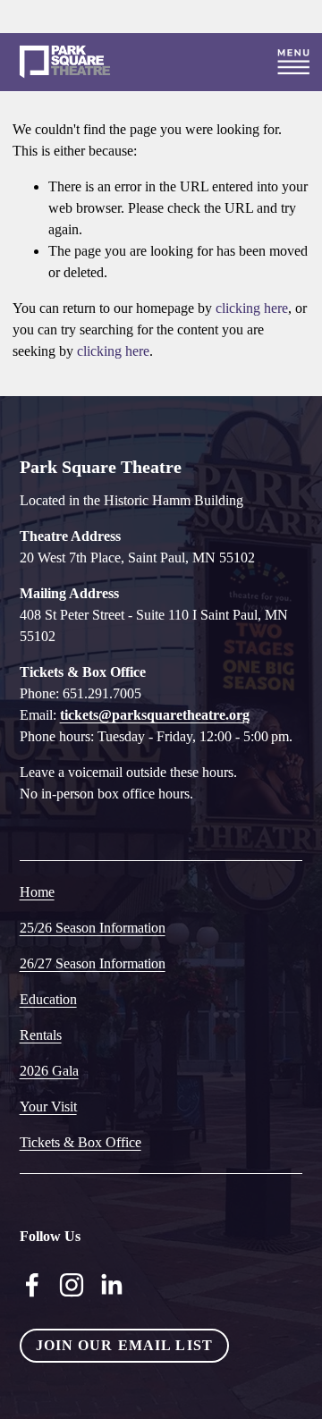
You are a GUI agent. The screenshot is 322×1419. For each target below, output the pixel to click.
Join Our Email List (124, 1345)
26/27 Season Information (92, 963)
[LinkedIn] (110, 1284)
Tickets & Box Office (80, 1142)
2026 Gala (49, 1070)
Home (37, 892)
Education (48, 999)
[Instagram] (71, 1284)
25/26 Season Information (92, 927)
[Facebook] (32, 1284)
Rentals (41, 1035)
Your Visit (48, 1106)
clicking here (252, 308)
